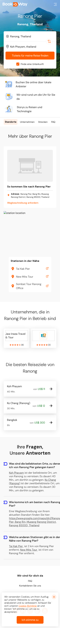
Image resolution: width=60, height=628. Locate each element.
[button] (55, 4)
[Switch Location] (49, 41)
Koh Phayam (16, 472)
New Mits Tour (28, 549)
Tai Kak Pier (16, 546)
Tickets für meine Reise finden (30, 55)
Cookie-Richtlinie (28, 605)
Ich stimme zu (30, 620)
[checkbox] (17, 64)
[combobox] (30, 36)
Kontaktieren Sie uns (30, 585)
